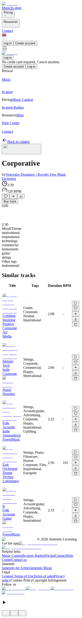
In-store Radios (34, 556)
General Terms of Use (17, 576)
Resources (11, 22)
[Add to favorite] (6, 196)
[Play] (21, 149)
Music (6, 8)
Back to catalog (18, 142)
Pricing (8, 12)
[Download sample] (21, 196)
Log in (8, 43)
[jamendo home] (10, 4)
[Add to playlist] (13, 196)
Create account (25, 43)
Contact (7, 31)
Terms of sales (43, 576)
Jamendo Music (41, 568)
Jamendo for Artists (16, 568)
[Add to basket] (75, 324)
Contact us (19, 560)
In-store (16, 8)
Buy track (10, 201)
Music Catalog (12, 556)
